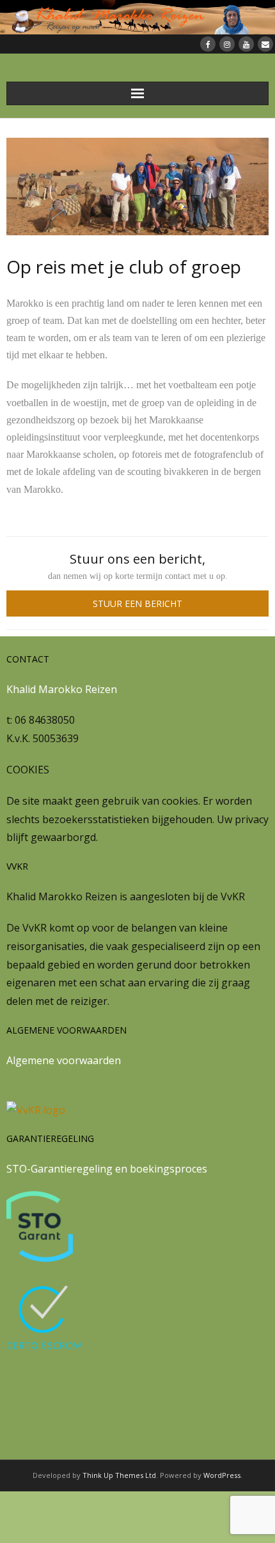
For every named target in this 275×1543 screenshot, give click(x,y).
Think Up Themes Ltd (119, 1475)
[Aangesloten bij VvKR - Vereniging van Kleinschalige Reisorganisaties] (35, 1110)
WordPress (221, 1475)
